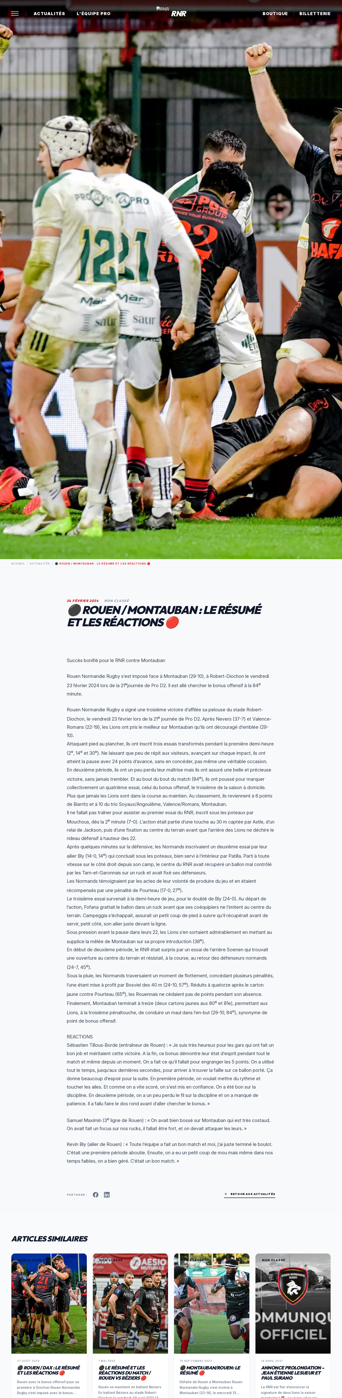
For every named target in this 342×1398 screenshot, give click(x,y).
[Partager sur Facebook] (95, 1195)
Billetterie (315, 13)
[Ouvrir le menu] (15, 13)
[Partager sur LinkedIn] (107, 1195)
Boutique (275, 13)
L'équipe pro (94, 13)
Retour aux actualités (249, 1194)
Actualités (49, 13)
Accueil (18, 563)
